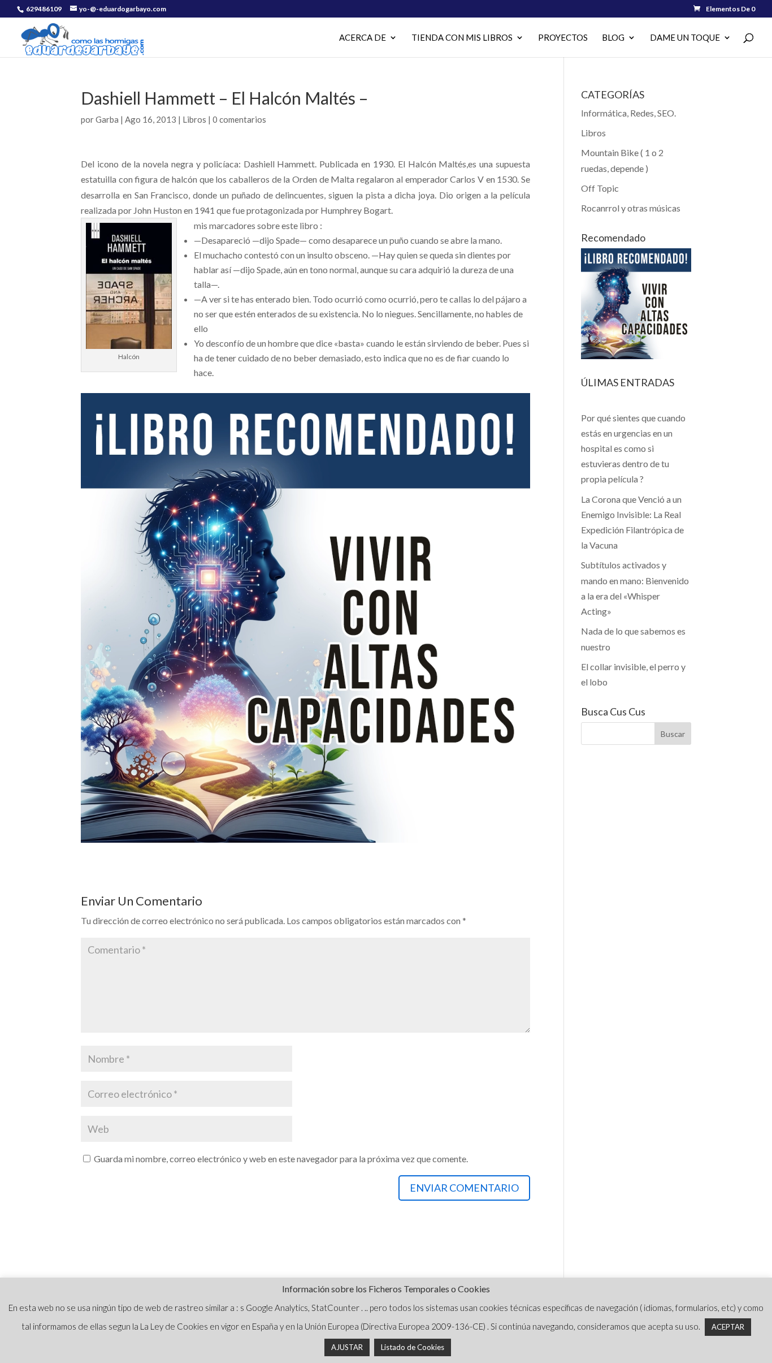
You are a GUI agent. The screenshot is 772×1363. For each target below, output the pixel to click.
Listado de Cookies (412, 1347)
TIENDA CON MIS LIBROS (462, 37)
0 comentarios (239, 119)
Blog (613, 37)
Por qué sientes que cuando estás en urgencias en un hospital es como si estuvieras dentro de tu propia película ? (633, 448)
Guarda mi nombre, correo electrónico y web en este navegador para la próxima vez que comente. (281, 1158)
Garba (107, 119)
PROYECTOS (563, 37)
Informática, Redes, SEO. (628, 112)
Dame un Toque (685, 37)
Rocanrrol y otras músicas (630, 207)
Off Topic (600, 188)
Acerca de (362, 37)
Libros (194, 119)
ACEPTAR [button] (728, 1326)
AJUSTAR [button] (347, 1347)
